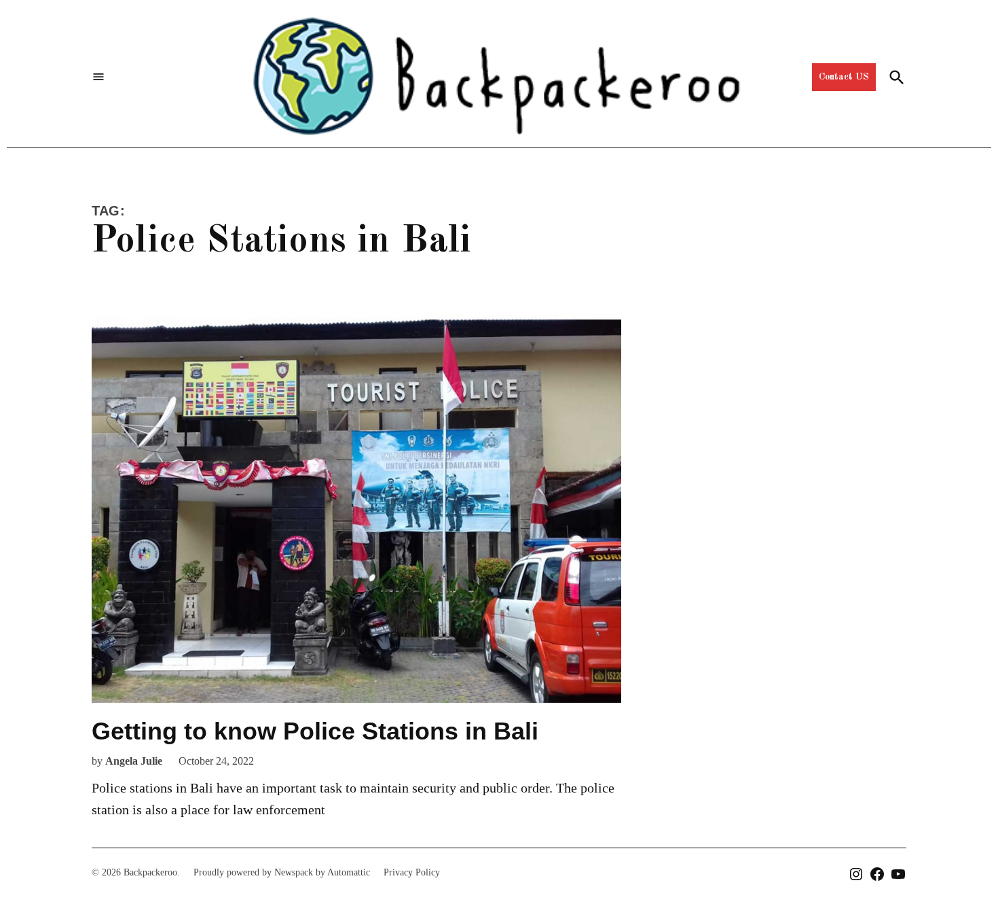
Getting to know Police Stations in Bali (315, 731)
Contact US (844, 77)
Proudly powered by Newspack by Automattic (281, 872)
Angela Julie (133, 761)
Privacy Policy (412, 872)
